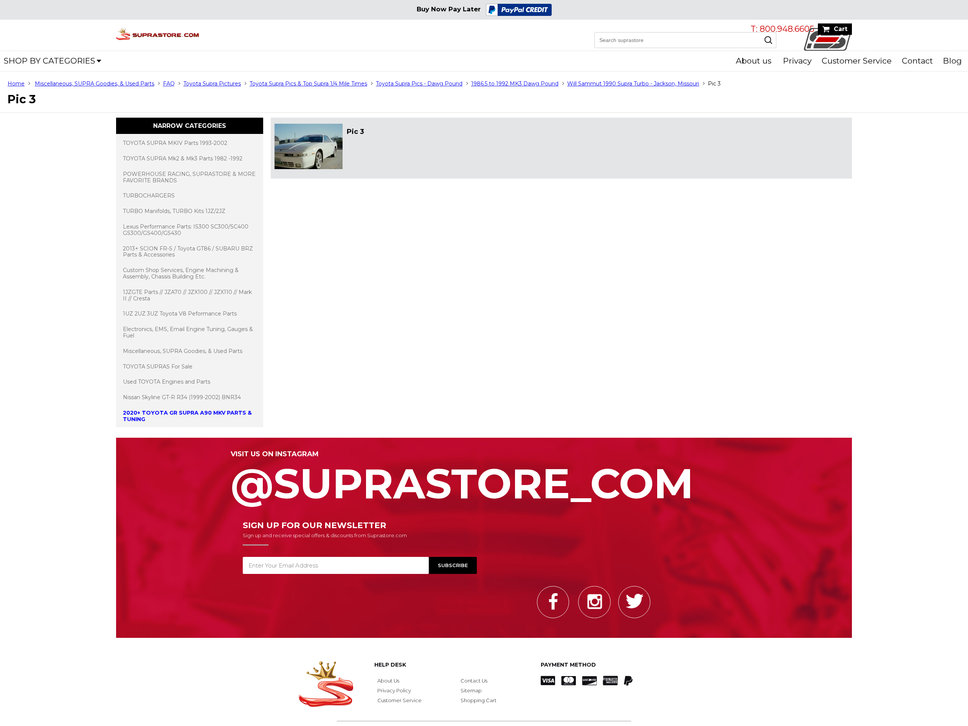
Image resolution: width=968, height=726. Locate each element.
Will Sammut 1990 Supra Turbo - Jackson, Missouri (633, 83)
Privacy (797, 60)
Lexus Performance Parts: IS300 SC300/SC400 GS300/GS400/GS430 (185, 229)
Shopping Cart (478, 700)
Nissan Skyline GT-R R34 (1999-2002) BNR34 (182, 397)
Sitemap (471, 690)
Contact (917, 60)
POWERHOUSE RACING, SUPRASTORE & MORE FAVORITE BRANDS (189, 177)
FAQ (169, 83)
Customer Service (857, 60)
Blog (952, 60)
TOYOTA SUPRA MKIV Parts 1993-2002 (175, 143)
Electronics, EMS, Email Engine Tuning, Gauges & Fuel (188, 332)
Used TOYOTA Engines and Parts (166, 381)
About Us (388, 681)
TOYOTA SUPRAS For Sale (157, 366)
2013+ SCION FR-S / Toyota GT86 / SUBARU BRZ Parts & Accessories (188, 251)
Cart (840, 29)
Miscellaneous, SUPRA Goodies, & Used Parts (94, 83)
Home (16, 83)
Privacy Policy (394, 690)
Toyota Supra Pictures (212, 83)
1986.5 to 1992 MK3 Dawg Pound (514, 83)
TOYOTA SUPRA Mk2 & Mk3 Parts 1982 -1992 (182, 158)
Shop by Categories (49, 60)
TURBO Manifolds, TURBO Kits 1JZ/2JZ (174, 211)
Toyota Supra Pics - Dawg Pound (419, 83)
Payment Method (568, 664)
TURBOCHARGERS (149, 195)
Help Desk (390, 664)
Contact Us (474, 681)
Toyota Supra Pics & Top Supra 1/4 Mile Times (308, 83)
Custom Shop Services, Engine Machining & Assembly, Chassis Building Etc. (181, 273)
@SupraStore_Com (462, 479)
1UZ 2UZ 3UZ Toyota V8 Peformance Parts (180, 313)
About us (753, 60)
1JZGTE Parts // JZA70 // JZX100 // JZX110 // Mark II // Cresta (187, 295)
